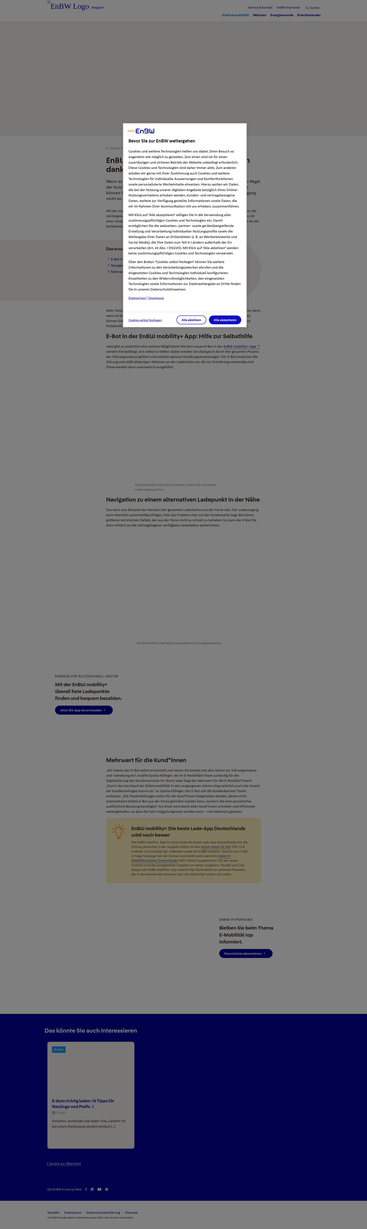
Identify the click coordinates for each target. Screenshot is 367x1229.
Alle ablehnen (191, 320)
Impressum (156, 298)
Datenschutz (137, 298)
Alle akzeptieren (225, 320)
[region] (185, 225)
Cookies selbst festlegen (145, 320)
